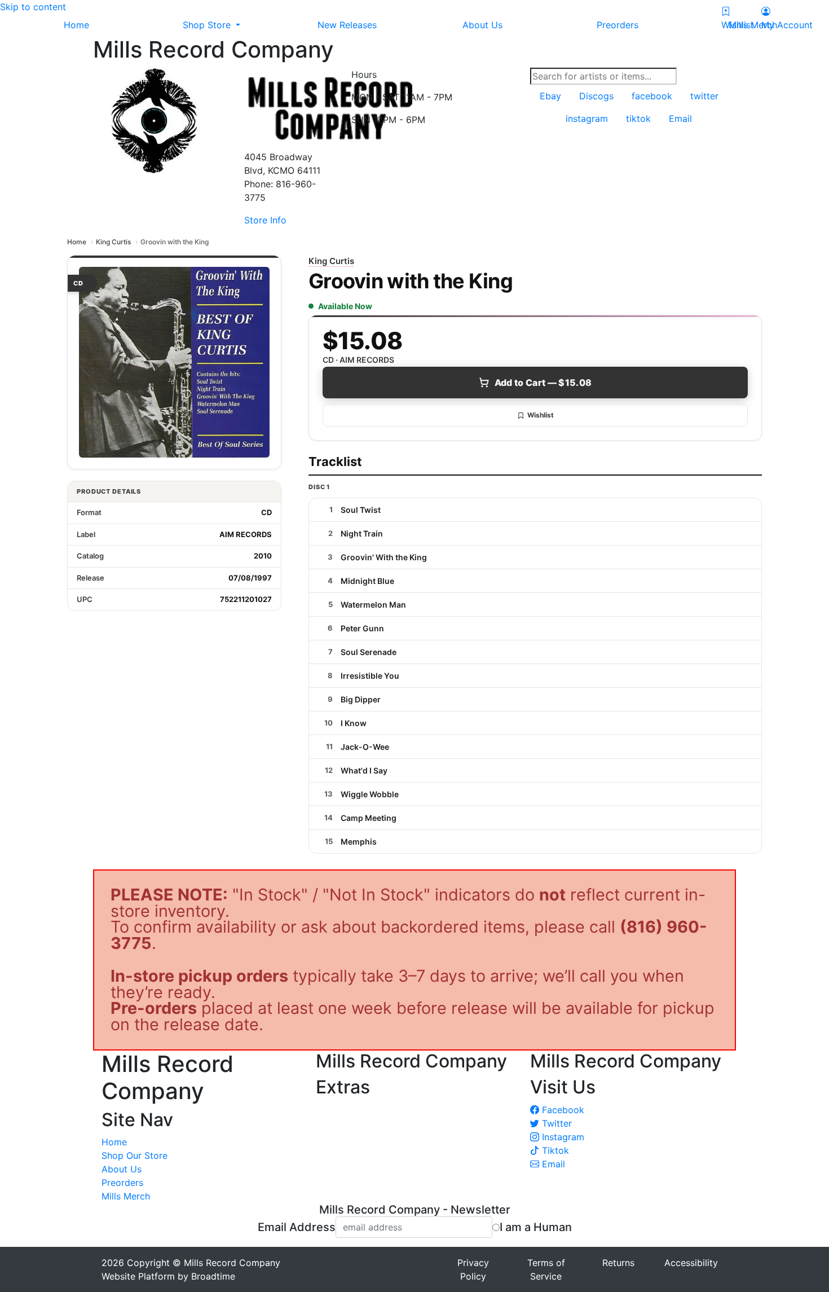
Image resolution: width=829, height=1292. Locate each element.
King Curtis (113, 242)
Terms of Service (546, 1269)
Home (76, 242)
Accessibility (691, 1262)
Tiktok (554, 1150)
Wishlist (540, 415)
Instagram (561, 1136)
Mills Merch (126, 1196)
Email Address (297, 1227)
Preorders (122, 1182)
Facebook (561, 1109)
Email (552, 1164)
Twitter (555, 1123)
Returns (618, 1262)
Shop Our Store (134, 1155)
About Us (122, 1169)
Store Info (265, 220)
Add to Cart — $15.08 (543, 382)
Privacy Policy (473, 1269)
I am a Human (536, 1227)
